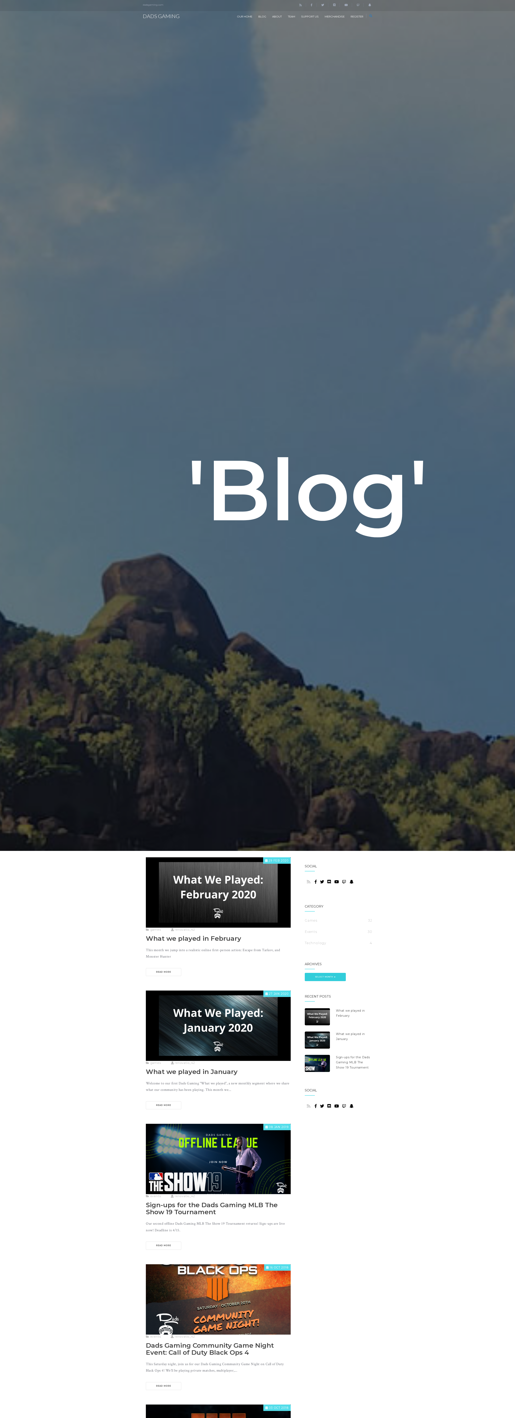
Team (291, 16)
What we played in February (350, 1013)
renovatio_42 (184, 929)
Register (357, 16)
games (155, 929)
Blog (262, 16)
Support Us (310, 16)
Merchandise (335, 16)
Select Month (324, 976)
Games (311, 920)
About (277, 16)
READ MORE (163, 972)
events (155, 1196)
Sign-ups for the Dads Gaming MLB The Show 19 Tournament (353, 1062)
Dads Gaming (161, 16)
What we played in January (350, 1036)
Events (311, 932)
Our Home (244, 16)
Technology (315, 943)
